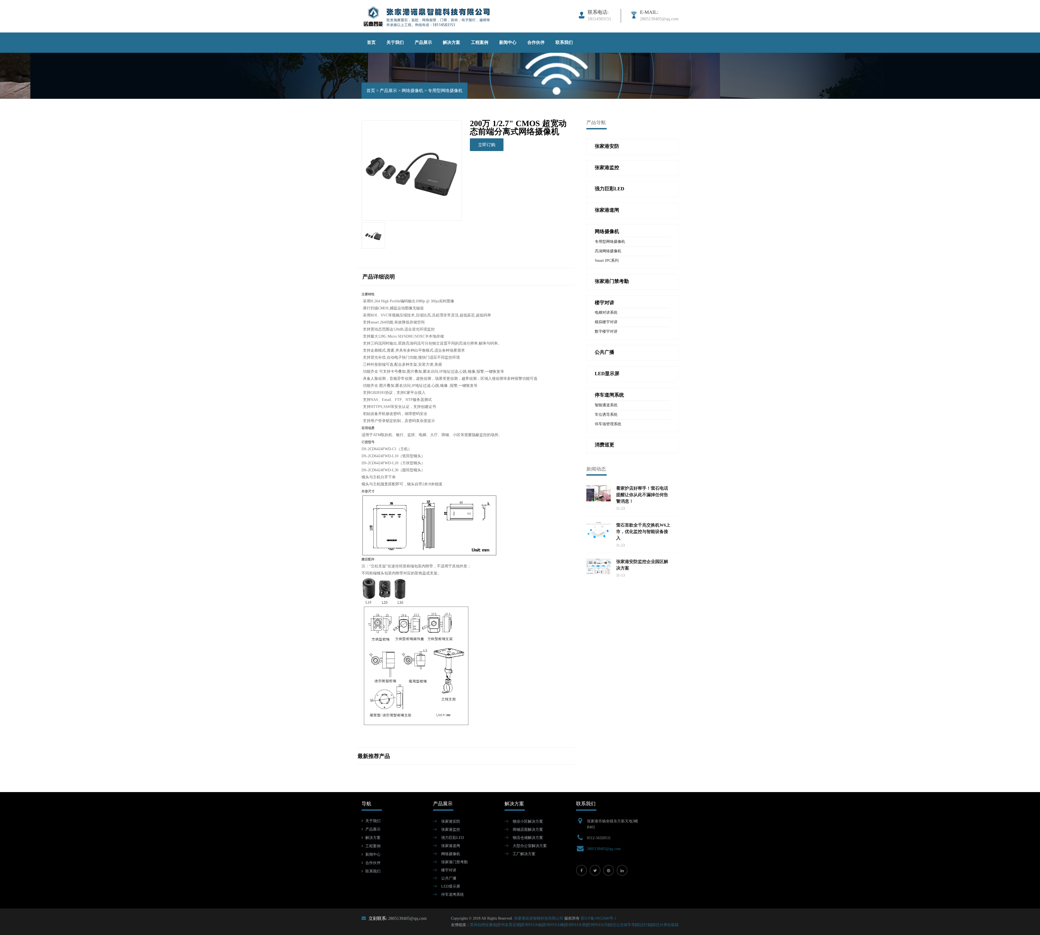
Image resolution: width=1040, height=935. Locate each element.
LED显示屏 (450, 886)
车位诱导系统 (606, 415)
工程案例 (479, 42)
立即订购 (486, 144)
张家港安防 (450, 821)
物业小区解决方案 (528, 821)
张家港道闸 (450, 846)
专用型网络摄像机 (445, 90)
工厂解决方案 (524, 854)
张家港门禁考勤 (454, 862)
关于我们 (395, 42)
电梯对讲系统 (606, 312)
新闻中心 (507, 42)
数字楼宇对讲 (606, 331)
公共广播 (448, 878)
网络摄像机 (412, 90)
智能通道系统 (606, 405)
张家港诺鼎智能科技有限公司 (538, 918)
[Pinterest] (608, 870)
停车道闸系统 (452, 894)
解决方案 (451, 42)
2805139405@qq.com (604, 849)
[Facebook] (581, 870)
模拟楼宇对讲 (606, 322)
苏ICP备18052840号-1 (598, 918)
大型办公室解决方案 (530, 846)
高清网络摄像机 (608, 251)
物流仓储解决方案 (528, 838)
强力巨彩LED (452, 838)
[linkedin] (622, 870)
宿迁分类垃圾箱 (665, 925)
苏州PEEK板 (531, 925)
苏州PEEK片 (597, 925)
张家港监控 (450, 830)
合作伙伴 (536, 42)
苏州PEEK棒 (553, 925)
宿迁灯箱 (643, 925)
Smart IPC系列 (607, 261)
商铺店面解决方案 (528, 830)
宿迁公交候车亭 (622, 925)
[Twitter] (595, 870)
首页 (371, 42)
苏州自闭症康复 (483, 925)
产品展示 (423, 42)
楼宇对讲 (448, 870)
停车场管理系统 (608, 424)
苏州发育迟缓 (508, 925)
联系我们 (564, 42)
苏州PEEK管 (575, 925)
